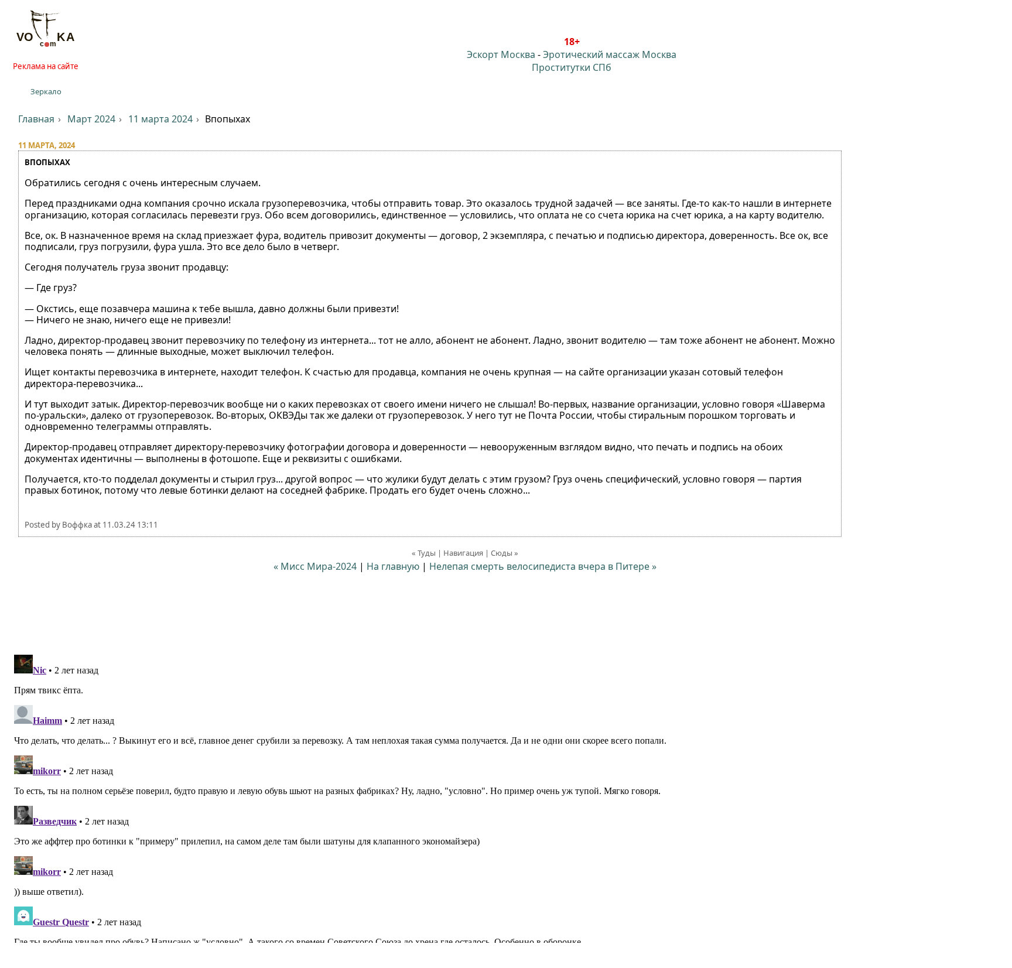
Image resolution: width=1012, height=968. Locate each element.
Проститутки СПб (571, 67)
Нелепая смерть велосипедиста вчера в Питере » (543, 566)
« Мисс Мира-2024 (315, 566)
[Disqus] (506, 796)
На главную (393, 566)
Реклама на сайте (45, 66)
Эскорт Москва (501, 54)
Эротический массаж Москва (609, 54)
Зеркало (45, 91)
